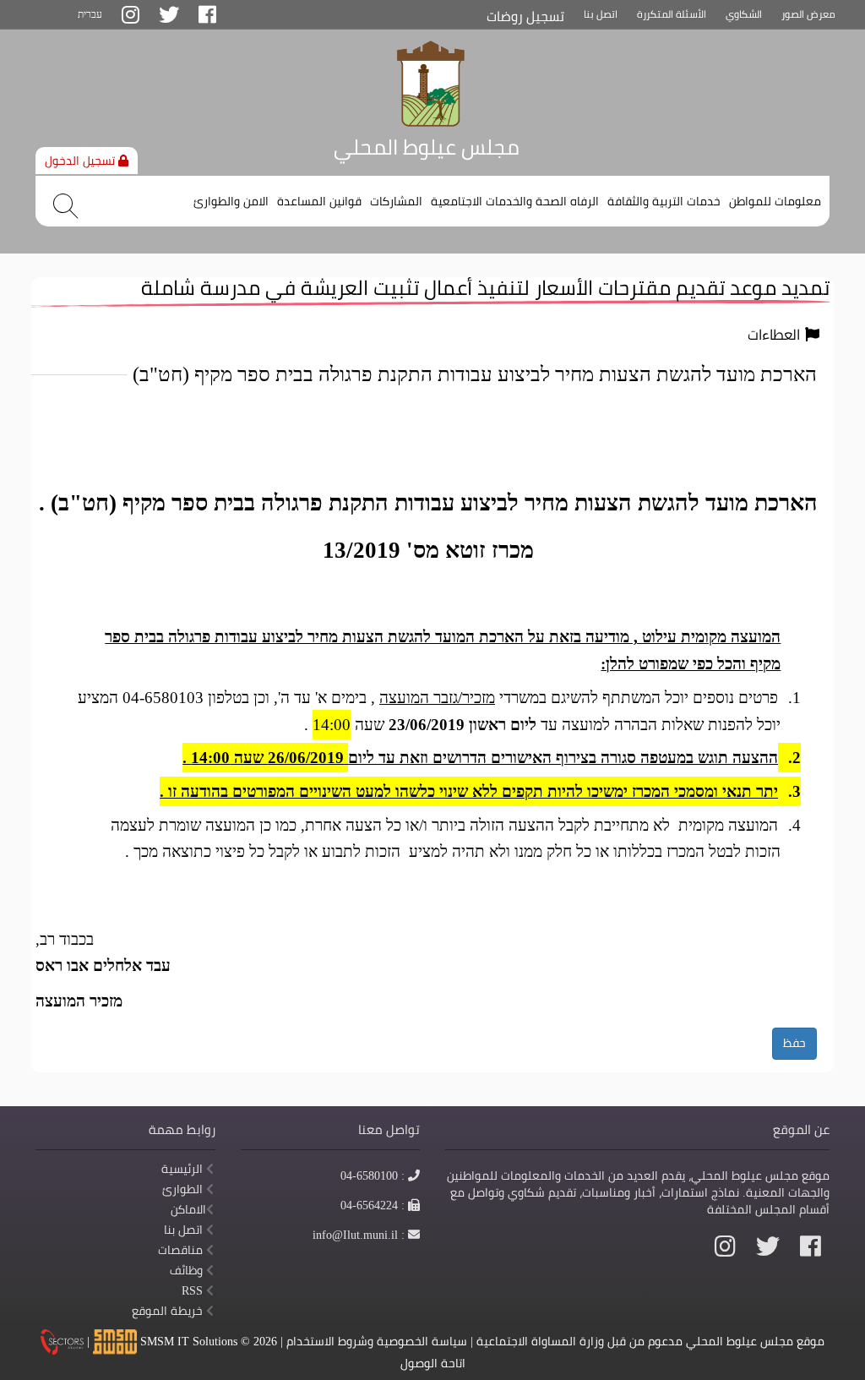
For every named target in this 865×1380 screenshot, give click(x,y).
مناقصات (182, 1250)
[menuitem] (775, 195)
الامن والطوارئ (231, 201)
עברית (90, 14)
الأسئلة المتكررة (671, 14)
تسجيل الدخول (81, 161)
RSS (194, 1290)
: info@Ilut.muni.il (359, 1234)
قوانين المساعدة (319, 201)
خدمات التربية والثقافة (664, 201)
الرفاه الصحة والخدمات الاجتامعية (515, 201)
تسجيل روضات (525, 16)
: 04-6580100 (372, 1175)
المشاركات (396, 201)
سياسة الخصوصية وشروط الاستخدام (376, 1341)
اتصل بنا (600, 14)
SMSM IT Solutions (190, 1341)
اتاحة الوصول (432, 1363)
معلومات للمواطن (775, 201)
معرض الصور (808, 14)
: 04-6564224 (372, 1205)
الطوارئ (184, 1189)
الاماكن (188, 1209)
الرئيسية (183, 1169)
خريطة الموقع (169, 1311)
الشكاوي (744, 14)
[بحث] (65, 206)
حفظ (794, 1043)
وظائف (188, 1270)
